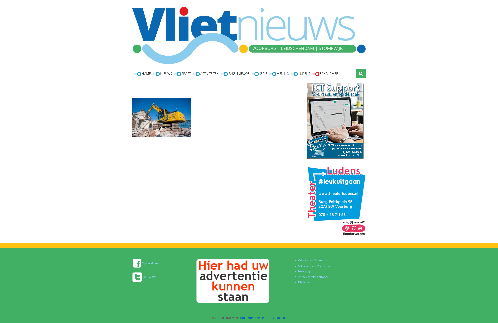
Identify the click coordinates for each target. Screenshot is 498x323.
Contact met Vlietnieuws (313, 260)
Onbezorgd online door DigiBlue (263, 318)
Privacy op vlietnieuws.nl (313, 276)
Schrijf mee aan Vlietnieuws (315, 265)
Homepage (304, 271)
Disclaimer (304, 282)
